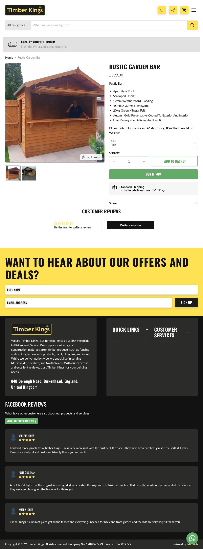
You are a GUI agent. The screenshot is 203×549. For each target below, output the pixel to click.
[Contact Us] (173, 10)
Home (9, 57)
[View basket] (184, 10)
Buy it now (154, 174)
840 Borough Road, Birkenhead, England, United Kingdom (45, 384)
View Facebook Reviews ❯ (21, 421)
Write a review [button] (130, 225)
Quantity (114, 152)
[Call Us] (162, 10)
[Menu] (194, 10)
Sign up (186, 302)
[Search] (192, 25)
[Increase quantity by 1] (144, 161)
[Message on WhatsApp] (192, 538)
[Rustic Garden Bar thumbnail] (12, 173)
